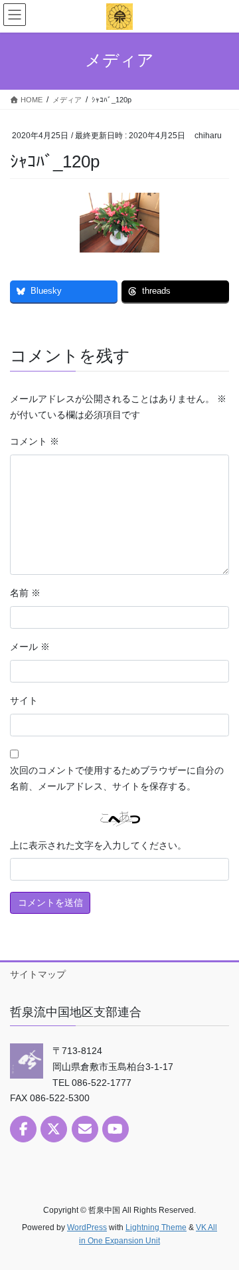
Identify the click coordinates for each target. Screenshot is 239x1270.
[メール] (85, 1129)
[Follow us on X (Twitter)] (53, 1129)
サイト (24, 700)
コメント (34, 441)
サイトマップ (38, 974)
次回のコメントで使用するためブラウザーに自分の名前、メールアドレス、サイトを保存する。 (117, 778)
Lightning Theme (156, 1227)
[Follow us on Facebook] (23, 1129)
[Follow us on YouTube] (115, 1129)
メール (30, 646)
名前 (25, 592)
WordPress (87, 1227)
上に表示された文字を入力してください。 (98, 845)
